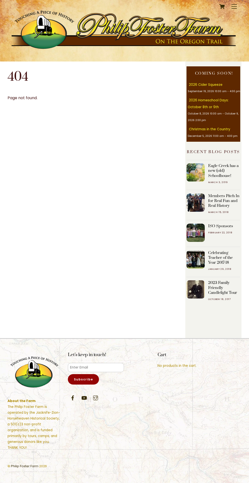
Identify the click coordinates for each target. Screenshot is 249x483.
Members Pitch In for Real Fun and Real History (224, 200)
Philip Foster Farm (24, 466)
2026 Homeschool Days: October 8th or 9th (208, 103)
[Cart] (222, 6)
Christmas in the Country (209, 129)
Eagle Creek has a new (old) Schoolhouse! (223, 170)
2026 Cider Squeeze (205, 84)
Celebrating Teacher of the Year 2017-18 (220, 257)
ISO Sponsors (220, 226)
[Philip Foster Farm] (123, 53)
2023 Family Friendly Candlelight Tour (222, 287)
